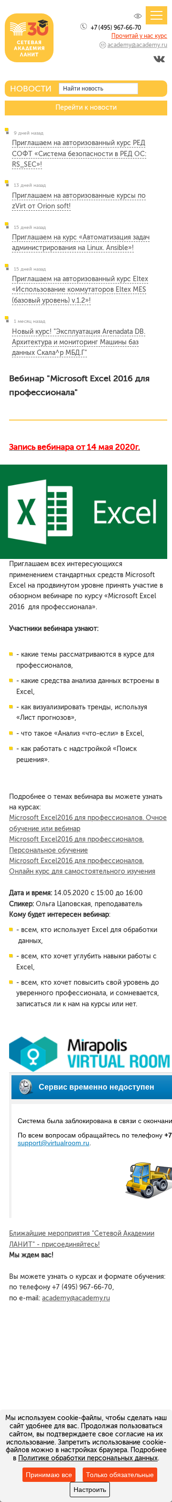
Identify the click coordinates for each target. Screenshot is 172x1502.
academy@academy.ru (137, 45)
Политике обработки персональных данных (88, 1458)
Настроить (90, 1489)
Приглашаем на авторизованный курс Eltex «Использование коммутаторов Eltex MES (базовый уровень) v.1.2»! (80, 290)
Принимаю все (49, 1475)
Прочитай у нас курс (139, 36)
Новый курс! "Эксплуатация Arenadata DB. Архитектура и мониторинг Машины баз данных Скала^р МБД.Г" (78, 342)
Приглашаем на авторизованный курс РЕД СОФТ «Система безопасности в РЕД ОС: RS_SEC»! (79, 154)
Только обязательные (120, 1475)
